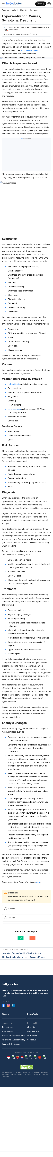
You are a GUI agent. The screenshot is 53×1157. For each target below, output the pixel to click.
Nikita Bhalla (15, 34)
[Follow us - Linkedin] (13, 1005)
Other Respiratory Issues (29, 10)
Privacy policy (7, 1031)
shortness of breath (30, 50)
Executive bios (33, 1031)
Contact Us (31, 1040)
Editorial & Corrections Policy (13, 1035)
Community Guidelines (11, 1044)
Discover (5, 1014)
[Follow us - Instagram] (8, 1005)
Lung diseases (14, 409)
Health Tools (32, 1014)
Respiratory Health (9, 10)
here (38, 882)
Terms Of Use (7, 1027)
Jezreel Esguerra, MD (34, 27)
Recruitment (32, 1035)
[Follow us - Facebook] (3, 1005)
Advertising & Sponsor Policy (13, 1040)
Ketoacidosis (14, 384)
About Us (31, 1027)
